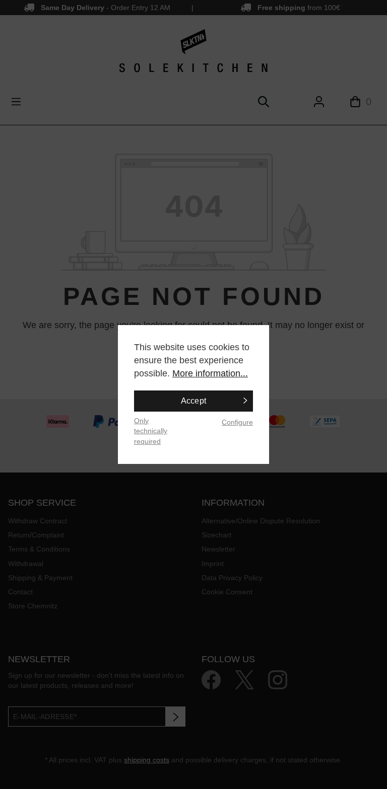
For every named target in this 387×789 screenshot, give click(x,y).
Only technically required (150, 431)
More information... (210, 373)
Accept (194, 401)
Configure (237, 422)
